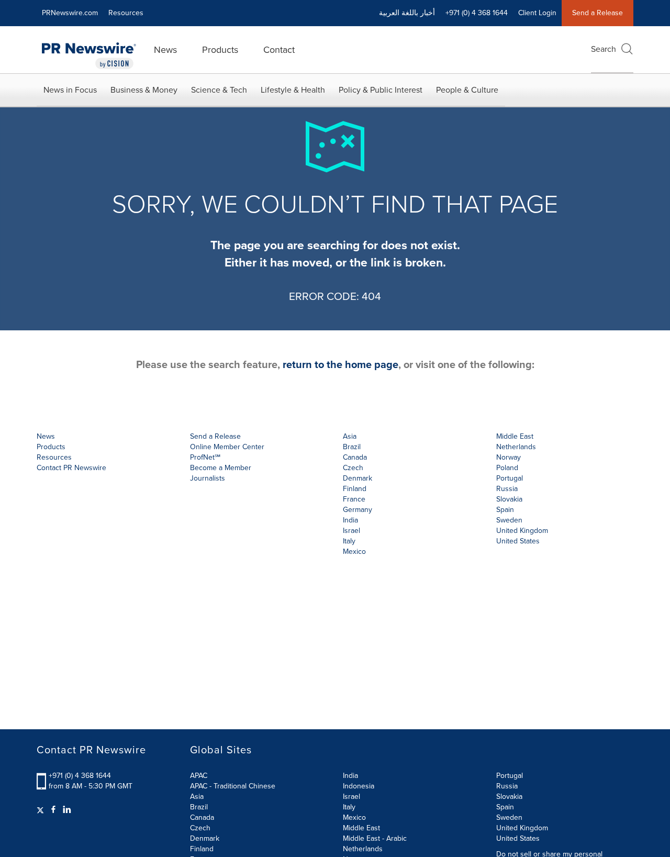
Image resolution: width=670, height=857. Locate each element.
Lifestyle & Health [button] (293, 90)
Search (603, 49)
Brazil (352, 446)
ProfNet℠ (205, 457)
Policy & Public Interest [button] (380, 90)
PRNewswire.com (70, 12)
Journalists (207, 478)
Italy (349, 807)
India (350, 775)
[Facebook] (53, 810)
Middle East (361, 827)
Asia (349, 436)
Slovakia (509, 796)
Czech (200, 827)
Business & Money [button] (143, 90)
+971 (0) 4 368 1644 (80, 775)
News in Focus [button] (70, 90)
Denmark (204, 838)
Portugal (509, 775)
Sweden (509, 817)
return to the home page (340, 364)
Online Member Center (227, 446)
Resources (125, 12)
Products (220, 50)
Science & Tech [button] (219, 90)
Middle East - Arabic (375, 838)
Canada (355, 457)
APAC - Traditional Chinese (232, 786)
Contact (279, 50)
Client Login (537, 12)
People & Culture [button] (467, 90)
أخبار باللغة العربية (407, 12)
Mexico (354, 551)
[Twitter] (42, 810)
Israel (351, 796)
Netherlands (363, 848)
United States (518, 541)
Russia (507, 786)
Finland (202, 848)
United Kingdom (522, 530)
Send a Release (597, 12)
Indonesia (358, 786)
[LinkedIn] (67, 810)
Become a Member (220, 467)
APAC (198, 775)
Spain (505, 807)
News (165, 50)
